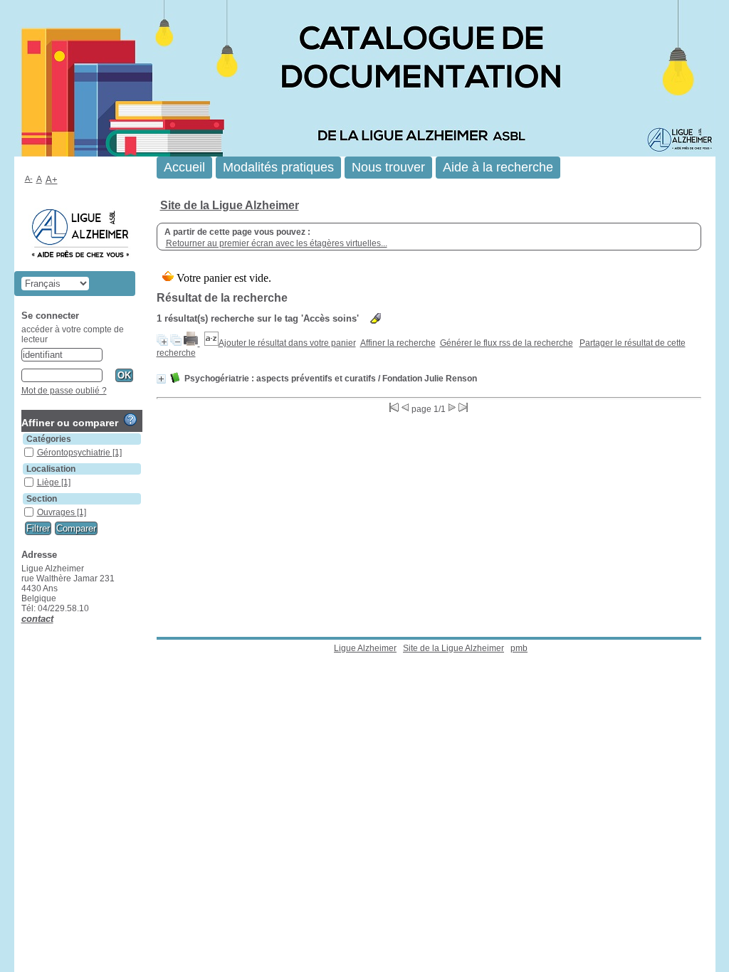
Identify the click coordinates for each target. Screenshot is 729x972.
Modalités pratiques (278, 167)
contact (37, 618)
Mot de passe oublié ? (64, 391)
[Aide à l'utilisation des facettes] (130, 419)
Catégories (48, 439)
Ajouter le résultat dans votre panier (287, 343)
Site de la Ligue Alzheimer (229, 205)
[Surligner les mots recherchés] (375, 318)
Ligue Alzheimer (365, 648)
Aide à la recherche (498, 167)
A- (29, 178)
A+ (52, 179)
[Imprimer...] (192, 343)
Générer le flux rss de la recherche (506, 343)
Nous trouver (388, 167)
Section (41, 499)
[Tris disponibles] (211, 343)
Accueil (184, 167)
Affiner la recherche (398, 343)
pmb (519, 648)
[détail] (161, 379)
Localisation (50, 469)
